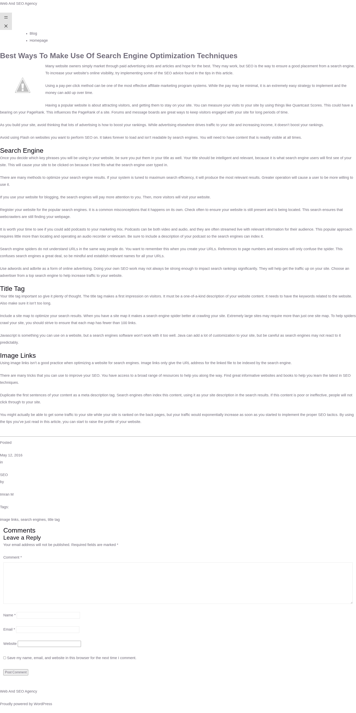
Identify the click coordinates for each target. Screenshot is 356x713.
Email (9, 629)
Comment (12, 557)
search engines (33, 520)
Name (9, 615)
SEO (4, 475)
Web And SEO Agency (18, 3)
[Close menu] (6, 25)
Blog (33, 33)
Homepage (39, 40)
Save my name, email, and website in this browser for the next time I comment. (71, 658)
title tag (54, 520)
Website (10, 644)
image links (9, 520)
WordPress (43, 704)
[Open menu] (6, 17)
